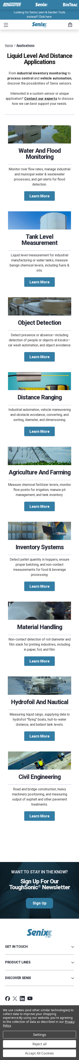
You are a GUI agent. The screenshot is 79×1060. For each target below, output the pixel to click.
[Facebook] (7, 998)
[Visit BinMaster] (12, 4)
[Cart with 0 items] (69, 25)
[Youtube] (29, 998)
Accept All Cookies (39, 1053)
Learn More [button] (39, 196)
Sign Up (39, 903)
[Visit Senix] (41, 4)
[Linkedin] (22, 998)
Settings (39, 1034)
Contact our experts (40, 99)
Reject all (39, 1044)
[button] (5, 25)
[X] (14, 998)
